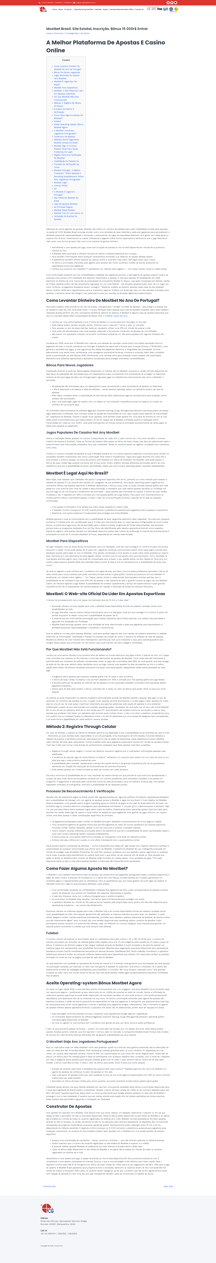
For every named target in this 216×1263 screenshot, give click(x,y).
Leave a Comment (54, 33)
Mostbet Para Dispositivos (66, 88)
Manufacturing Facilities (83, 9)
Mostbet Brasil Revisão (64, 210)
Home (55, 9)
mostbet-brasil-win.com (116, 316)
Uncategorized (72, 33)
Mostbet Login (60, 182)
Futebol (57, 121)
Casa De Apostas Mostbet (66, 204)
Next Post (169, 1186)
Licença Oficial (61, 185)
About (60, 9)
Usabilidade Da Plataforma (66, 161)
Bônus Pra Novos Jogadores (67, 72)
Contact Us (139, 9)
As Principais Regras (63, 207)
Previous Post (48, 1186)
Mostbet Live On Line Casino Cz (68, 213)
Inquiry (105, 9)
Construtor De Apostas (64, 136)
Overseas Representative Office (121, 9)
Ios (55, 188)
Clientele (98, 9)
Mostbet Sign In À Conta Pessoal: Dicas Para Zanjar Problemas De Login (66, 149)
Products (67, 9)
